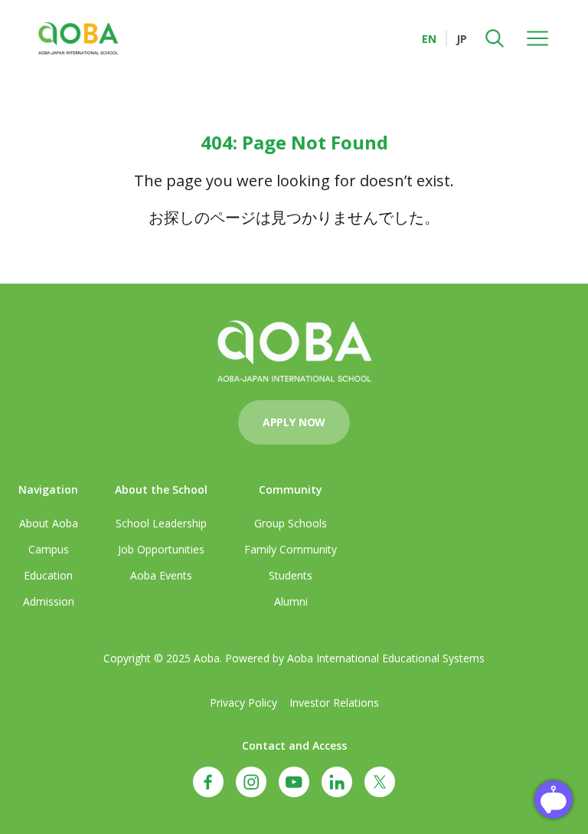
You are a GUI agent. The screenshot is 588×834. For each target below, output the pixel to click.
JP (461, 38)
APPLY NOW (294, 422)
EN (429, 38)
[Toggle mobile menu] (537, 38)
